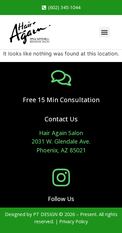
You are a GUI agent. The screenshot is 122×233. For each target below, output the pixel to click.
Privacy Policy (73, 221)
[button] (104, 32)
